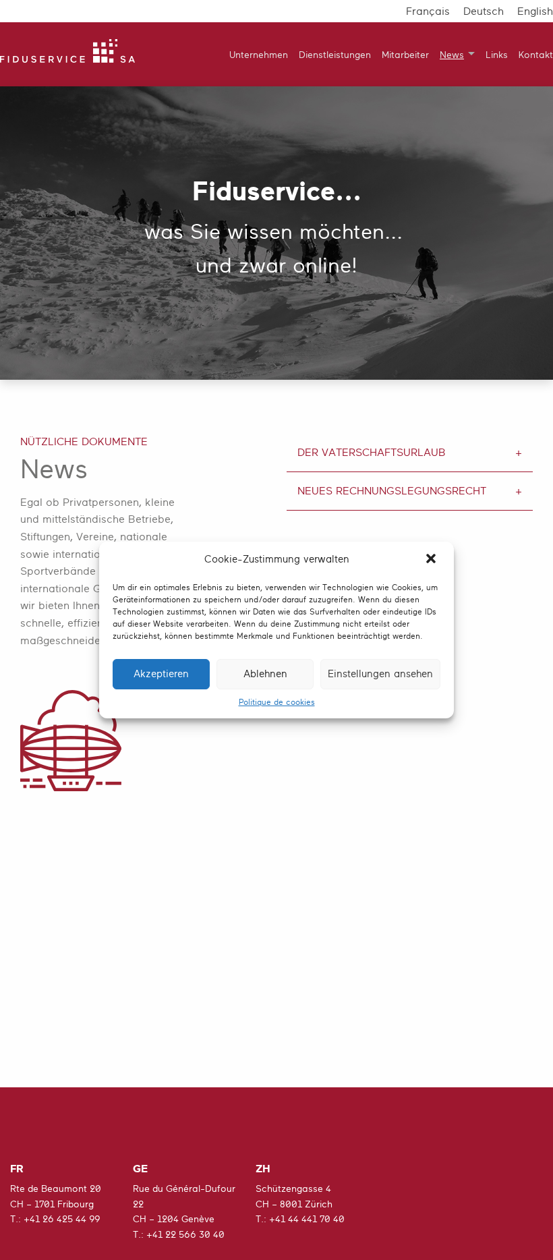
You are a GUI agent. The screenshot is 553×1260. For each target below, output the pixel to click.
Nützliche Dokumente (84, 442)
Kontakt (536, 54)
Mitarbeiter (405, 54)
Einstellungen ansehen (380, 674)
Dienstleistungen (335, 54)
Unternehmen (258, 54)
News (452, 54)
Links (497, 54)
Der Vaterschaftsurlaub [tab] (371, 453)
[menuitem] (253, 54)
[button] (432, 560)
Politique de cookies (277, 702)
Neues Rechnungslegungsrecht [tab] (391, 491)
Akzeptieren (161, 674)
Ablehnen (265, 674)
